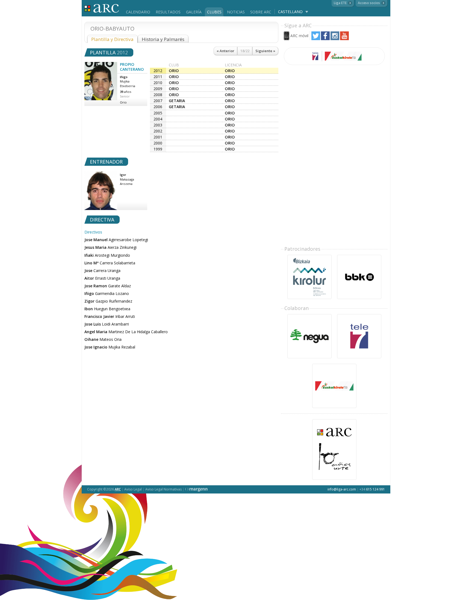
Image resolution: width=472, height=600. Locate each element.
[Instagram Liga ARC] (335, 38)
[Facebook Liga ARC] (325, 38)
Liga (101, 8)
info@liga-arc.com (342, 489)
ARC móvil (299, 35)
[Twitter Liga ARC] (315, 38)
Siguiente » (265, 50)
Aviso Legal (133, 489)
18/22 (244, 50)
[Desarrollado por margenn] (196, 489)
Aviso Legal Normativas (163, 489)
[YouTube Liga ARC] (344, 38)
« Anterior (225, 50)
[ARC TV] (334, 56)
